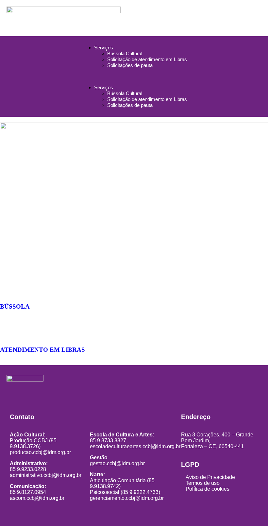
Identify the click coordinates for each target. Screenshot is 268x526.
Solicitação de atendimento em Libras (147, 59)
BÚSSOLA (15, 306)
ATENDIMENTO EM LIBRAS (42, 349)
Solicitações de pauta (130, 65)
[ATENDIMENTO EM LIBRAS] (8, 330)
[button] (134, 76)
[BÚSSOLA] (8, 287)
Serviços (103, 47)
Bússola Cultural (124, 53)
